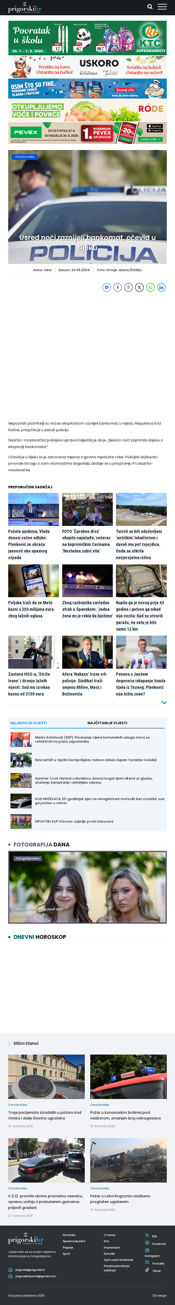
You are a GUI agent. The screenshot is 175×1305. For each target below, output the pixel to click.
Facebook (159, 1244)
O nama (109, 1235)
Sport (66, 1254)
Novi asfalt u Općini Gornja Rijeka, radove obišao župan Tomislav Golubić (96, 760)
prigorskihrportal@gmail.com (35, 1276)
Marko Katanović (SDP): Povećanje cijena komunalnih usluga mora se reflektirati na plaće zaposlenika (92, 739)
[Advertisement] (87, 325)
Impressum (112, 1247)
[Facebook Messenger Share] (106, 287)
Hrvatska (69, 1235)
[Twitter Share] (139, 287)
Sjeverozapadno (74, 1241)
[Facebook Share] (117, 287)
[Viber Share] (128, 287)
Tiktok (156, 1271)
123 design (159, 1295)
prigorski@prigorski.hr (30, 1270)
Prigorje (68, 1247)
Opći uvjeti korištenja (118, 1260)
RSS (154, 1236)
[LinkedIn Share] (161, 287)
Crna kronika (24, 157)
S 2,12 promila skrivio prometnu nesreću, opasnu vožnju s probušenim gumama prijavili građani (45, 1201)
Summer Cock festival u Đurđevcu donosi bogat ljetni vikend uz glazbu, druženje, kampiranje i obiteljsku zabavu (94, 780)
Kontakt (109, 1254)
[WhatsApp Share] (150, 287)
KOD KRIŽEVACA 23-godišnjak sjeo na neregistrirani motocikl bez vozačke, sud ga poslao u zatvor (99, 801)
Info (106, 1241)
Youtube (158, 1263)
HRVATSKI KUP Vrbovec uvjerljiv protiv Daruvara (74, 821)
